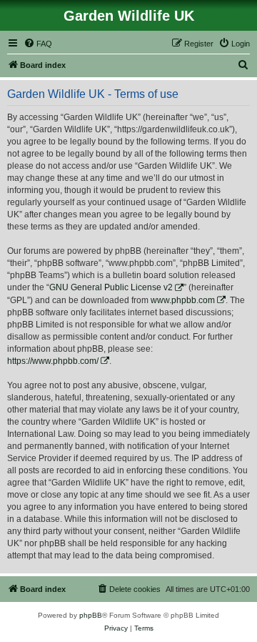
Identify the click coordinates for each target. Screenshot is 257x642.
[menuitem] (38, 43)
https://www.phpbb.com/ (53, 361)
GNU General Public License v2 (111, 287)
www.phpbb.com (183, 300)
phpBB (90, 615)
